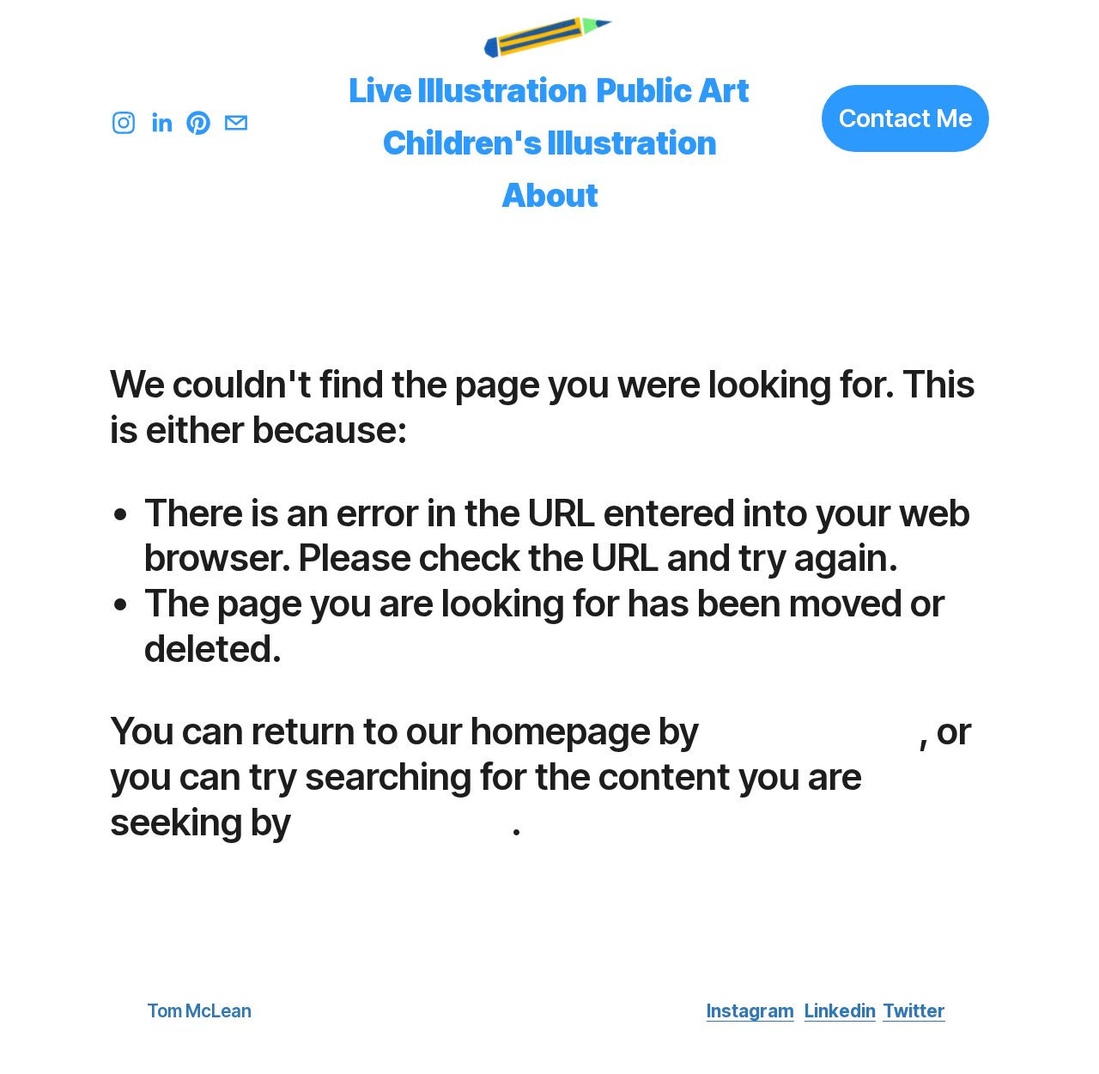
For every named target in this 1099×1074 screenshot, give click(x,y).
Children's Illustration (550, 143)
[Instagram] (123, 118)
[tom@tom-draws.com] (236, 118)
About (549, 195)
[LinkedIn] (161, 118)
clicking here (813, 730)
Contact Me (905, 118)
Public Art (673, 90)
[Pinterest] (198, 118)
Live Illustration (468, 90)
